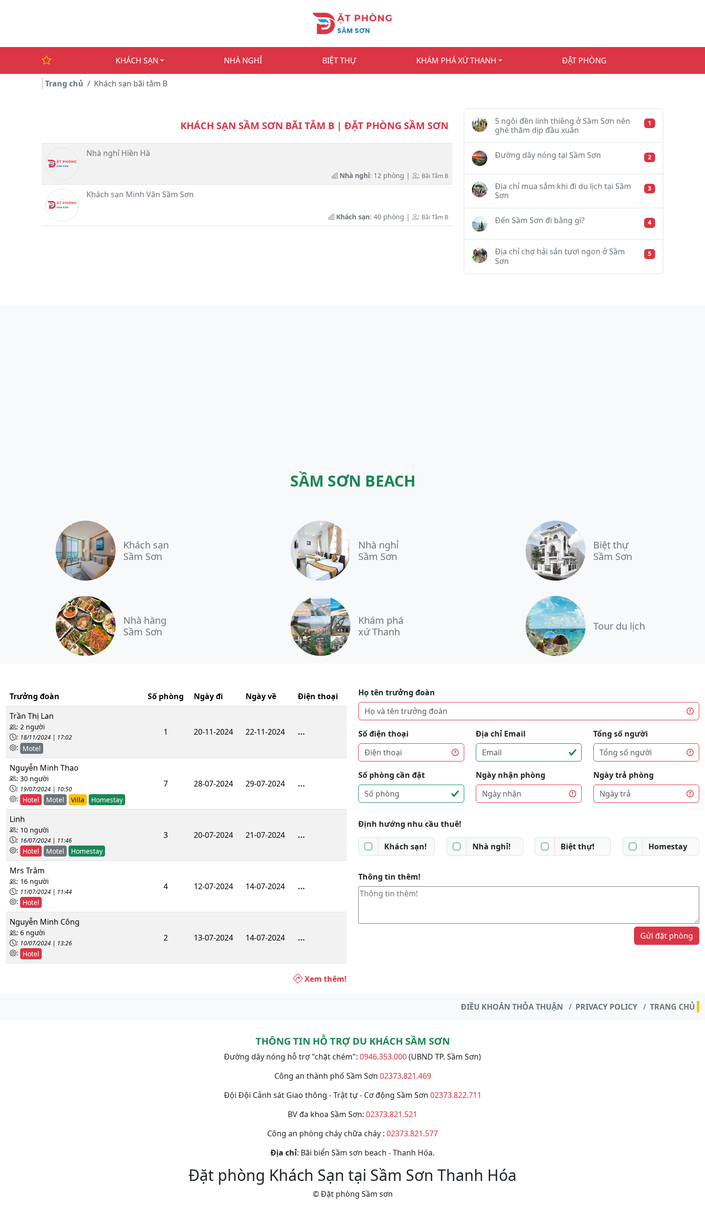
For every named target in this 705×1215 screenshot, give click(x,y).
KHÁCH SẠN (137, 60)
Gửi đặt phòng (666, 935)
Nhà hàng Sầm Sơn (144, 626)
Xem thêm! (325, 979)
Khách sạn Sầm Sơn (146, 550)
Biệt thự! (578, 846)
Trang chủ (64, 83)
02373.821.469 (405, 1076)
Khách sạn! (405, 846)
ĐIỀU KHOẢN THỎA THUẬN (512, 1006)
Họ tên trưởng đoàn (396, 692)
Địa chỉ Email (501, 733)
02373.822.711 (456, 1095)
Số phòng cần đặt (391, 775)
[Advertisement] (352, 377)
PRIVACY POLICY (606, 1006)
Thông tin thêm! (389, 876)
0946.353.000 (383, 1056)
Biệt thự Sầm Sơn (612, 550)
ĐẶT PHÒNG (584, 60)
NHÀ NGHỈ (243, 60)
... (301, 732)
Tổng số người (620, 733)
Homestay (667, 846)
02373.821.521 (391, 1114)
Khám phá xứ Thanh (380, 626)
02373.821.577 (412, 1133)
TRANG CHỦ (672, 1006)
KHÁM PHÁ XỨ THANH (456, 60)
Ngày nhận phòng (510, 775)
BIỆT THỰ (339, 60)
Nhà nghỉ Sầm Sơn (378, 550)
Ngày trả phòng (623, 775)
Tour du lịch (619, 625)
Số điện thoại (383, 733)
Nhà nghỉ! (491, 846)
